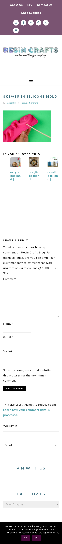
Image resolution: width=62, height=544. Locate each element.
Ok (25, 538)
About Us (16, 4)
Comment (11, 279)
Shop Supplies (31, 12)
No (36, 538)
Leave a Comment (30, 103)
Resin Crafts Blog (31, 59)
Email (8, 337)
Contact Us (44, 4)
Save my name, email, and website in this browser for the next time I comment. (28, 375)
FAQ (30, 4)
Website (9, 351)
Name (8, 323)
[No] (58, 533)
